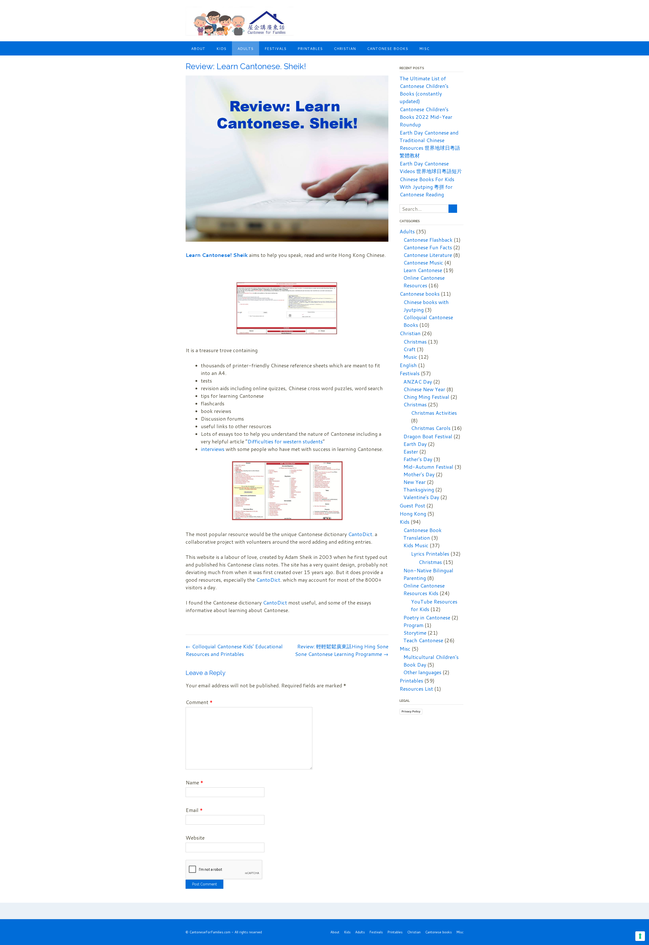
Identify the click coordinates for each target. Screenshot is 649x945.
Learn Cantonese (422, 270)
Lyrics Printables (430, 553)
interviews (212, 448)
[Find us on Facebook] (454, 12)
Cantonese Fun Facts (427, 247)
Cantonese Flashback (428, 239)
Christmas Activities (434, 412)
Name (194, 782)
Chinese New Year (424, 389)
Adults (246, 48)
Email (194, 810)
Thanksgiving (418, 489)
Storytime (414, 632)
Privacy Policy (411, 711)
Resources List (416, 688)
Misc (424, 48)
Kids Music (415, 545)
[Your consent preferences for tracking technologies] (640, 936)
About (198, 48)
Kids (221, 48)
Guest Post (412, 505)
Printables (310, 48)
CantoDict (360, 534)
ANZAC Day (417, 381)
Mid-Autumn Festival (428, 466)
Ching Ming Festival (426, 396)
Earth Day (415, 443)
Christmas (415, 341)
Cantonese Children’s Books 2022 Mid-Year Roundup (426, 117)
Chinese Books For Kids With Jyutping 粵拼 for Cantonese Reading (427, 187)
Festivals (275, 48)
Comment (199, 702)
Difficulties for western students (285, 441)
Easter (410, 451)
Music (410, 356)
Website (195, 837)
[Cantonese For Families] (240, 21)
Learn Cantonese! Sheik (217, 254)
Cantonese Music (423, 262)
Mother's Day (419, 474)
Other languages (422, 672)
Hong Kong (413, 513)
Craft (409, 349)
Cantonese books (387, 48)
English (408, 365)
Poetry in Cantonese (426, 617)
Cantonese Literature (427, 254)
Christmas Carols (430, 427)
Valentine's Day (421, 497)
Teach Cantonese (423, 640)
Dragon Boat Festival (427, 436)
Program (413, 625)
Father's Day (417, 459)
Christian (345, 48)
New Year (414, 481)
